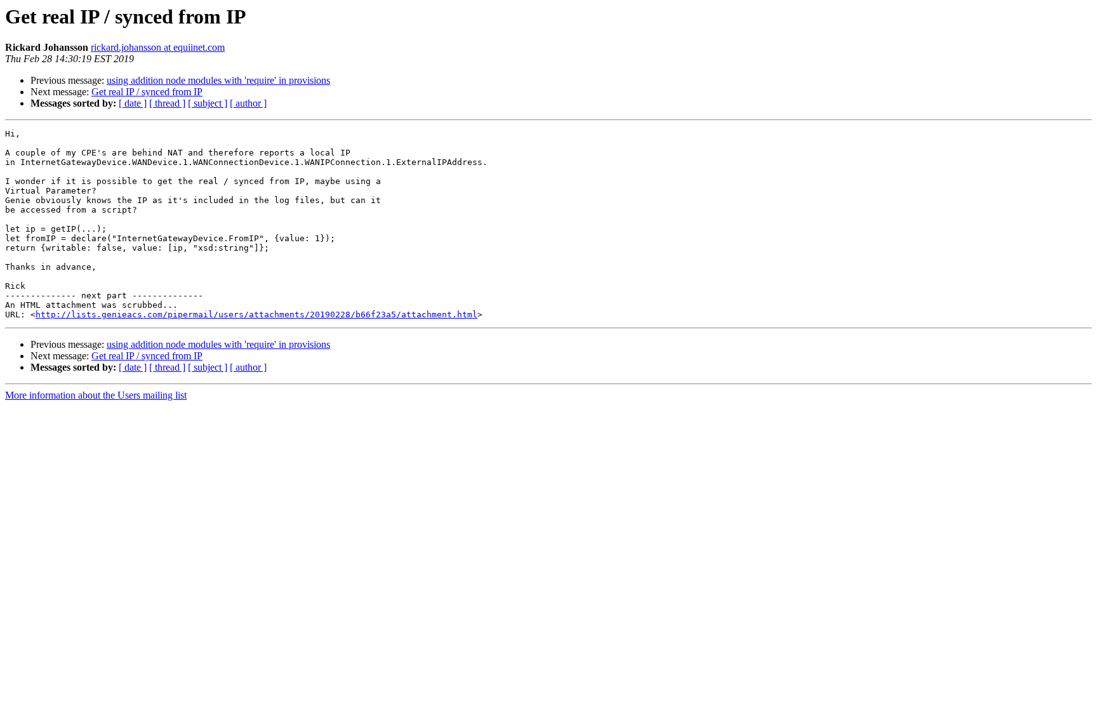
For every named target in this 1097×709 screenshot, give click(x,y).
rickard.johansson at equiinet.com (158, 47)
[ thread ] (167, 103)
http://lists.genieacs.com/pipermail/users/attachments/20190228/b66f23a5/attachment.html (256, 314)
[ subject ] (207, 103)
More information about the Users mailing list (96, 395)
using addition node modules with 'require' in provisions (218, 80)
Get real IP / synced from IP (147, 91)
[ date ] (133, 103)
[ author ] (248, 103)
